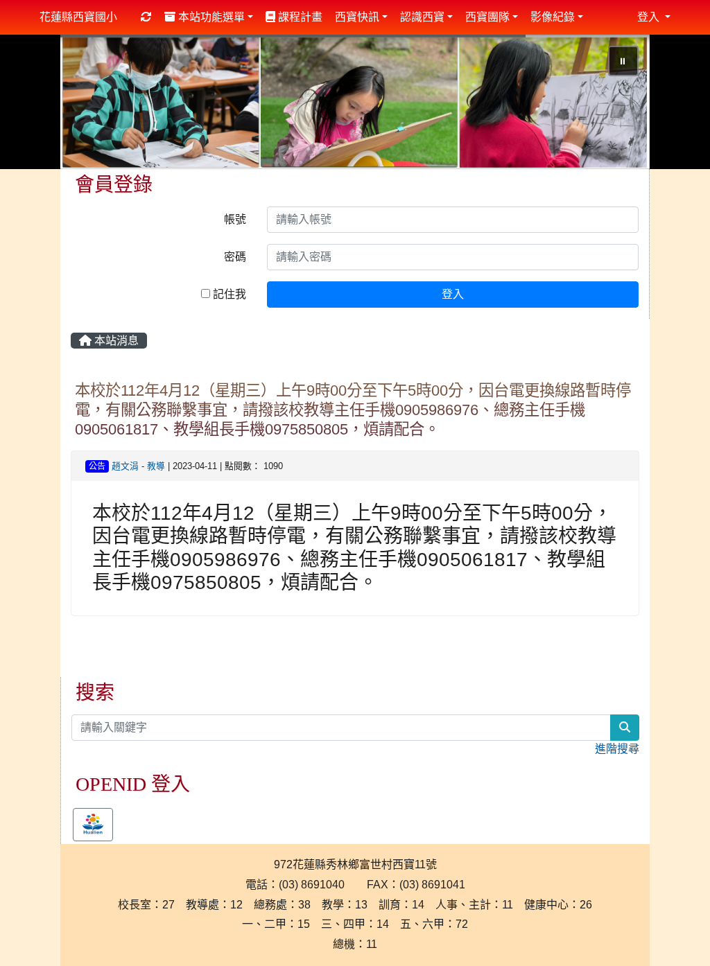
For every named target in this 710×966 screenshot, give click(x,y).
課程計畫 (298, 17)
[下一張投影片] (616, 105)
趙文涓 (125, 467)
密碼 (235, 259)
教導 (156, 467)
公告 (97, 468)
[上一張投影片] (94, 105)
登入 (453, 296)
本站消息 (115, 343)
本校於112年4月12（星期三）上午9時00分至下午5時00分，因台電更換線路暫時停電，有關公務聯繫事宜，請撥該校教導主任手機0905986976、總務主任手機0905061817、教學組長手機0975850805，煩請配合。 (353, 412)
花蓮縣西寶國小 (78, 17)
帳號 (235, 221)
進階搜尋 (617, 750)
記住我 (228, 296)
